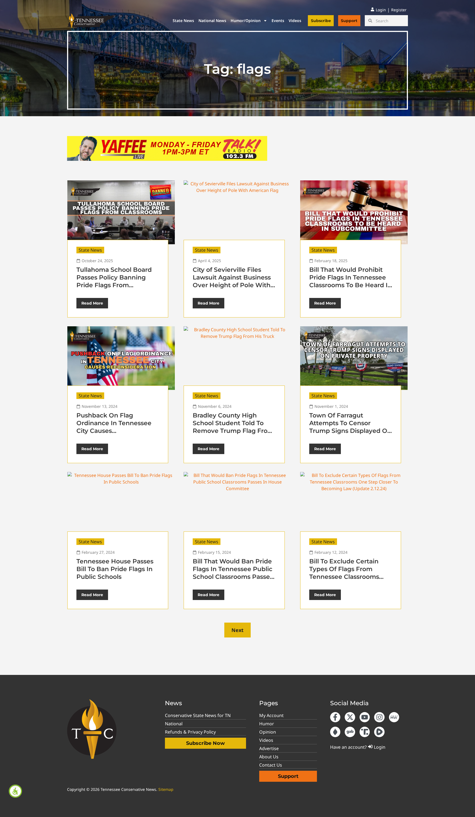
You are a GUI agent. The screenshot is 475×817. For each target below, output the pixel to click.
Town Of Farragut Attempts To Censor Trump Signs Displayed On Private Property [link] (350, 427)
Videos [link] (295, 20)
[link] (15, 791)
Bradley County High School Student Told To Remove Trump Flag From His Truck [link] (233, 427)
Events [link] (278, 20)
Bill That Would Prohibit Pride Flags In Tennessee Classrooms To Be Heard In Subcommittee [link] (350, 281)
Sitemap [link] (165, 789)
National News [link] (212, 20)
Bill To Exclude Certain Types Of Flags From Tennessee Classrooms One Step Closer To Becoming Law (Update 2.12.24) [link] (345, 581)
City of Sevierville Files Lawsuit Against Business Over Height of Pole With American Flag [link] (232, 281)
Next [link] (237, 630)
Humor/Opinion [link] (246, 20)
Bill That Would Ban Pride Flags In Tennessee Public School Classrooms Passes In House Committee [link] (233, 573)
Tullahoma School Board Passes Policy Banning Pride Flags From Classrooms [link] (114, 281)
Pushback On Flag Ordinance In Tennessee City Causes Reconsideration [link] (113, 427)
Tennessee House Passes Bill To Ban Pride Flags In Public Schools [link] (114, 569)
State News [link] (183, 20)
